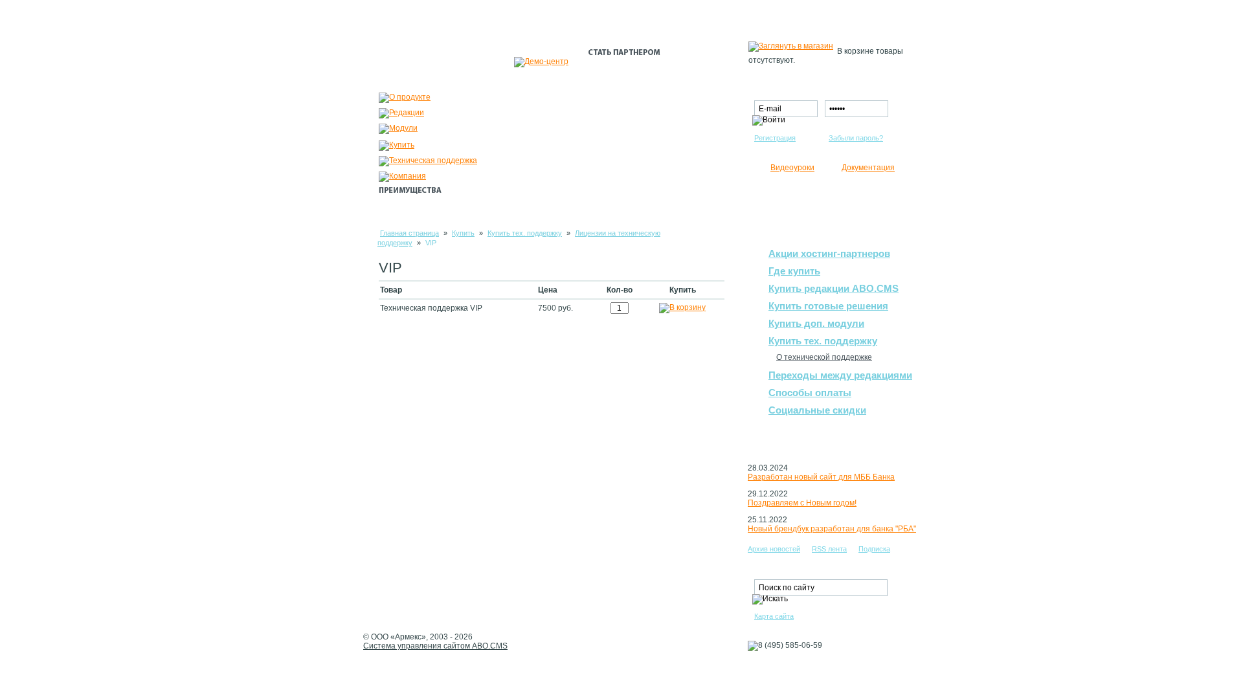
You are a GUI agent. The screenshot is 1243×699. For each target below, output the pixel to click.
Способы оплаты (809, 392)
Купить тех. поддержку (524, 233)
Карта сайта (774, 616)
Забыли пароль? (856, 138)
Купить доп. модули (816, 323)
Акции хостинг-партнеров (829, 253)
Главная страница (409, 233)
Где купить (794, 270)
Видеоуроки (792, 167)
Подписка (874, 549)
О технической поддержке (824, 357)
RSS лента (829, 549)
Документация (868, 167)
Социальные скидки (817, 410)
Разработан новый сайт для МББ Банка (821, 477)
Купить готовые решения (828, 305)
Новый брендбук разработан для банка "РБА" (832, 528)
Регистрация (775, 138)
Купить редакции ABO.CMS (833, 288)
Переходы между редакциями (840, 375)
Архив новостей (774, 549)
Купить (463, 233)
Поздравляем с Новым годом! (802, 502)
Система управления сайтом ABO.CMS (435, 645)
